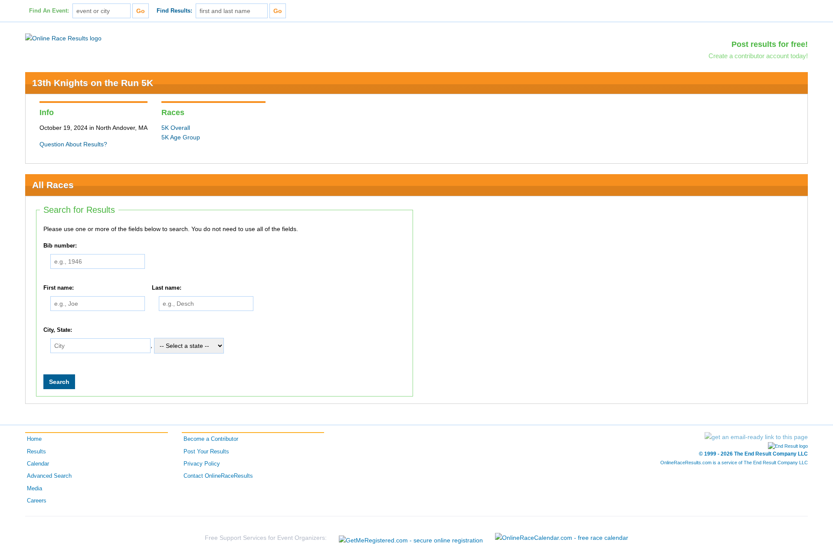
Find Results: (174, 11)
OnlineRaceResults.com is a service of (734, 462)
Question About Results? (73, 144)
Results (36, 452)
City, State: (57, 330)
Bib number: (60, 246)
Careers (36, 501)
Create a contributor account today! (758, 55)
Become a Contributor (211, 439)
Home (34, 439)
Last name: (166, 288)
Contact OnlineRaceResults (218, 476)
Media (34, 489)
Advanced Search (49, 476)
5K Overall (175, 127)
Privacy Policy (202, 464)
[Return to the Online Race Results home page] (63, 37)
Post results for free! (769, 44)
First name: (58, 288)
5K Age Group (180, 137)
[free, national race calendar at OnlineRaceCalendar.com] (561, 537)
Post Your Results (206, 452)
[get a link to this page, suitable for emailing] (756, 436)
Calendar (38, 464)
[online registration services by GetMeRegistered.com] (411, 537)
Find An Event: (49, 11)
